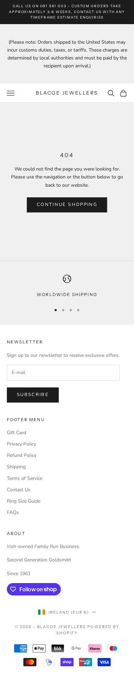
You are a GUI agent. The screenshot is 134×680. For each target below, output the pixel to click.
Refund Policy (21, 455)
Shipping (16, 466)
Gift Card (16, 432)
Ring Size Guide (23, 501)
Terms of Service (24, 478)
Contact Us (19, 489)
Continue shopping (67, 204)
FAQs (13, 512)
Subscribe (33, 395)
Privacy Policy (21, 444)
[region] (67, 286)
